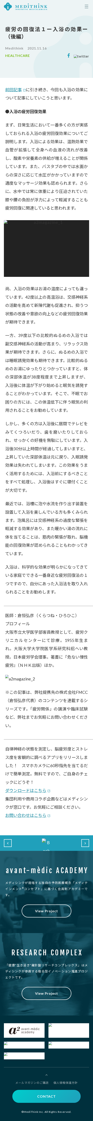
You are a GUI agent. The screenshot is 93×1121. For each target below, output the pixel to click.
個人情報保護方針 (65, 1082)
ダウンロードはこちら (25, 790)
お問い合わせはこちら (25, 815)
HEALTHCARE (17, 56)
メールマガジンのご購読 (32, 1082)
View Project (46, 911)
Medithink (14, 48)
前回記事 (13, 89)
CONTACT (46, 1096)
